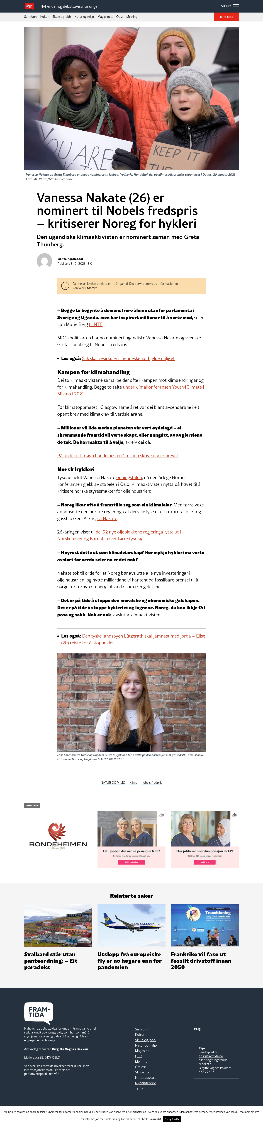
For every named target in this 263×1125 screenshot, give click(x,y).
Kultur (44, 16)
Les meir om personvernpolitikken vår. (47, 1072)
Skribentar (143, 1072)
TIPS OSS (226, 16)
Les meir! (155, 1119)
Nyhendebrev (145, 1083)
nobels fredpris (152, 783)
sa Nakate (107, 518)
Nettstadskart (145, 1077)
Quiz (119, 16)
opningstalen (129, 477)
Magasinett (105, 16)
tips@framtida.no (211, 1056)
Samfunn (30, 16)
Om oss (140, 1066)
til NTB (96, 324)
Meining (131, 16)
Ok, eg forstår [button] (172, 1119)
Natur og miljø (84, 16)
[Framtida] (31, 6)
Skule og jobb (61, 16)
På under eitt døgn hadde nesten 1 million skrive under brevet (117, 455)
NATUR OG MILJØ (113, 783)
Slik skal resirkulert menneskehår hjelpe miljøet (128, 358)
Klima (133, 783)
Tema (139, 1088)
